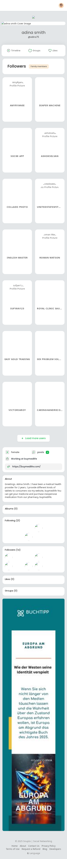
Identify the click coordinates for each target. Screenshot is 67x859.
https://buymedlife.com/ (26, 466)
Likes (7, 579)
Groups (9, 590)
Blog (45, 848)
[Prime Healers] (29, 528)
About (23, 845)
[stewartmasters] (39, 528)
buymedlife (30, 458)
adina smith (33, 32)
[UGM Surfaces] (19, 528)
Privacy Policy (48, 845)
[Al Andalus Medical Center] (39, 537)
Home (15, 845)
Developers (55, 848)
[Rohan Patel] (29, 537)
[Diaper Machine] (19, 557)
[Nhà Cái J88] (9, 528)
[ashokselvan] (39, 557)
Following (10, 520)
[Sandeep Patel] (19, 537)
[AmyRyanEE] (9, 557)
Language (34, 853)
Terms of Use (12, 848)
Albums (9, 508)
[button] (61, 5)
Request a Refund (31, 848)
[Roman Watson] (29, 566)
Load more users (35, 438)
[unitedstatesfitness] (9, 566)
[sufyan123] (39, 566)
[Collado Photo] (49, 557)
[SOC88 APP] (29, 557)
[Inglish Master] (19, 566)
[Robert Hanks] (9, 537)
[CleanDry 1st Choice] (49, 528)
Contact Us (33, 845)
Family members (39, 66)
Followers (10, 550)
